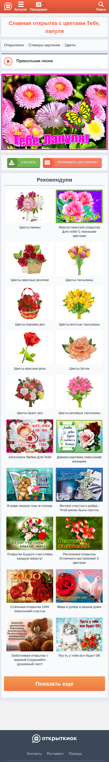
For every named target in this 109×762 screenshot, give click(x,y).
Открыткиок (14, 45)
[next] (102, 112)
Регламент (55, 754)
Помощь (75, 754)
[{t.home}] (54, 738)
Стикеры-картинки (44, 45)
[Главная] (6, 7)
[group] (54, 61)
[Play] (8, 61)
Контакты (34, 754)
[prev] (7, 112)
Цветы (70, 45)
